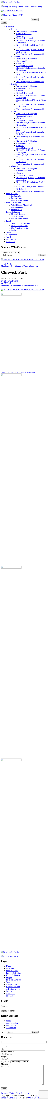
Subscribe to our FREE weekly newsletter (18, 372)
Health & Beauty (18, 214)
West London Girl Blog (20, 223)
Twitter (12, 1093)
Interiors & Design (13, 980)
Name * (4, 1047)
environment (11, 1027)
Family (14, 84)
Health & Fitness (13, 212)
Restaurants (16, 196)
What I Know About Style (22, 205)
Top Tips (9, 237)
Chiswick (20, 36)
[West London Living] (10, 2)
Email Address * (7, 1051)
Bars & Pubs (16, 198)
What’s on (10, 27)
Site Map (9, 996)
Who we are (11, 239)
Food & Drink (12, 194)
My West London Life (20, 228)
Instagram (5, 1093)
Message (4, 1064)
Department (5, 1061)
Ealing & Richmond (24, 38)
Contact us (10, 242)
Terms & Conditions (9, 1098)
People (9, 221)
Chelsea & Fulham (23, 34)
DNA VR (6, 264)
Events (14, 29)
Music (13, 111)
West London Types (19, 226)
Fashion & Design (13, 203)
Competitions (11, 235)
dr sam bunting (12, 1023)
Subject (4, 1056)
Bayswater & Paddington (26, 31)
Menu (4, 22)
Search (4, 19)
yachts (8, 1021)
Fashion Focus (17, 207)
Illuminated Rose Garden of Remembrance (19, 266)
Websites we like (13, 987)
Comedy (14, 166)
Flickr (18, 1093)
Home (8, 966)
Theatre (14, 139)
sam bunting (11, 1025)
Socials (14, 230)
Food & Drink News (19, 200)
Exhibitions (15, 56)
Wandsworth (13, 281)
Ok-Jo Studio (33, 1098)
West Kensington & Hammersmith (30, 54)
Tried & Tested (17, 216)
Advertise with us (13, 989)
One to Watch (16, 210)
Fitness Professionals (19, 219)
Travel (8, 232)
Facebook (25, 1093)
